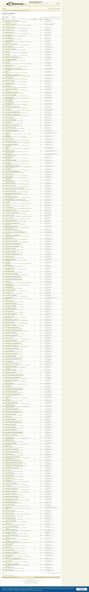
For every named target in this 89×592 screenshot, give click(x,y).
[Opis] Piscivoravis (9, 524)
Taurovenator (9, 33)
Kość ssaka (7, 62)
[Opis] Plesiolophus (9, 40)
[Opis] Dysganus (8, 480)
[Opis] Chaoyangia (9, 265)
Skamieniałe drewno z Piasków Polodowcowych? (15, 232)
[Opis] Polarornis (8, 547)
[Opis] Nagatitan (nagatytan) (10, 59)
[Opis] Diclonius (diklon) (10, 405)
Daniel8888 (10, 66)
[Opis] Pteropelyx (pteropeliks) (11, 402)
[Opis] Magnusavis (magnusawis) (12, 552)
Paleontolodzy (22, 128)
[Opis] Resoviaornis (9, 454)
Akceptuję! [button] (81, 589)
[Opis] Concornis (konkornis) (11, 434)
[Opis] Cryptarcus (8, 86)
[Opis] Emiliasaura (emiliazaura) (11, 541)
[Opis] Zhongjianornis (9, 256)
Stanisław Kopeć (9, 69)
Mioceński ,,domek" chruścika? (11, 488)
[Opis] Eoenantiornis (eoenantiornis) (12, 459)
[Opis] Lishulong (8, 153)
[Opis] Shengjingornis (9, 300)
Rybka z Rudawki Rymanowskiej (11, 526)
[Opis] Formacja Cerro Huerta (11, 43)
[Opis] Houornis (8, 400)
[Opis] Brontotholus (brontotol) (11, 144)
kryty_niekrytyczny (10, 110)
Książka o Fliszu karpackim (10, 520)
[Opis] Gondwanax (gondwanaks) (12, 564)
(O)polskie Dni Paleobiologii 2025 (12, 363)
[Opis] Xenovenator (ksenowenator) (12, 106)
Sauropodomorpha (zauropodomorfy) (11, 155)
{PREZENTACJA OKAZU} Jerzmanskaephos (14, 462)
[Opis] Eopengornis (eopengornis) (12, 327)
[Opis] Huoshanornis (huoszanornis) (12, 254)
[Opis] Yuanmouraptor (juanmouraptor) (13, 330)
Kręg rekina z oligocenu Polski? (11, 535)
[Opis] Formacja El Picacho (10, 141)
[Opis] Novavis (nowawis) (10, 427)
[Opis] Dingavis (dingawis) (10, 414)
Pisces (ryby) (23, 463)
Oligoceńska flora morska (10, 538)
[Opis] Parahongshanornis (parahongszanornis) (14, 374)
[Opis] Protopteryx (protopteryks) (11, 496)
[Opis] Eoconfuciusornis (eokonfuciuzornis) (14, 388)
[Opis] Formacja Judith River (11, 491)
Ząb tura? (7, 71)
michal (10, 81)
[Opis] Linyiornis (8, 416)
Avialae (22, 47)
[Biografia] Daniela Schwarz (10, 532)
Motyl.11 (10, 203)
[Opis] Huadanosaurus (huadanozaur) (12, 377)
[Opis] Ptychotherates (9, 78)
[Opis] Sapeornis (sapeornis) (11, 313)
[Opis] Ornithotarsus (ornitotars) (11, 499)
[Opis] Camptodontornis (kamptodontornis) (14, 432)
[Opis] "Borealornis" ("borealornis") (12, 467)
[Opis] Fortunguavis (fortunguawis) (12, 246)
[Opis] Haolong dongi (9, 97)
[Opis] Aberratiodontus (9, 515)
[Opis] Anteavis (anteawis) (10, 160)
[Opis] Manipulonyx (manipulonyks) (12, 114)
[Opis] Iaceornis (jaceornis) (10, 324)
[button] (59, 17)
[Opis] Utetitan (8, 162)
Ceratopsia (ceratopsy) (24, 87)
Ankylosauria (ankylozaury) (25, 33)
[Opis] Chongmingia (9, 472)
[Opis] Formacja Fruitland (10, 185)
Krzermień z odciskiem (10, 80)
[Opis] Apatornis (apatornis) (10, 332)
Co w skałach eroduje (27, 110)
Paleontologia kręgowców (25, 28)
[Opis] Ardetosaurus (9, 555)
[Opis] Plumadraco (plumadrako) (11, 56)
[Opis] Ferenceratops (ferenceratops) (12, 112)
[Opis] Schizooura (9, 292)
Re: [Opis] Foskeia (9, 100)
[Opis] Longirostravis (9, 567)
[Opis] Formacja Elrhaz (10, 322)
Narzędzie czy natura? (9, 215)
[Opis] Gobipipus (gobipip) (10, 369)
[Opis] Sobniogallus (9, 117)
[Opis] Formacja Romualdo (10, 94)
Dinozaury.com (29, 579)
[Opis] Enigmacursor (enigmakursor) (12, 235)
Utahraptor (9, 533)
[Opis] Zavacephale (9, 176)
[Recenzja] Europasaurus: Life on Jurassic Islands (15, 199)
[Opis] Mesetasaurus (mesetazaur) (12, 20)
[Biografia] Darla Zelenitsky (10, 306)
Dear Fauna (7, 204)
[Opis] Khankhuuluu (9, 238)
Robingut (47, 337)
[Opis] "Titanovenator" (9, 139)
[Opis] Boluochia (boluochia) (11, 303)
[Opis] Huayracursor (9, 156)
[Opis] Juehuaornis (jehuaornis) (11, 353)
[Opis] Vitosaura (8, 168)
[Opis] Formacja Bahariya (10, 190)
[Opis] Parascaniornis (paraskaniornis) (13, 421)
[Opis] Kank (7, 54)
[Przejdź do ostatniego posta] (50, 20)
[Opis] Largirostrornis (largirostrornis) (13, 276)
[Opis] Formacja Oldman (10, 27)
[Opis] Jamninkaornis (9, 46)
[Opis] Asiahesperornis (9, 549)
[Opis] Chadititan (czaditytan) (11, 366)
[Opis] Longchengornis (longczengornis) (13, 279)
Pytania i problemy (24, 81)
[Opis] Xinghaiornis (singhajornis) (12, 408)
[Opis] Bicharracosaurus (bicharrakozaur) (13, 68)
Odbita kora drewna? (9, 513)
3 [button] (55, 17)
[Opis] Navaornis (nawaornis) (11, 493)
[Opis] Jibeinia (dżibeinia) (10, 248)
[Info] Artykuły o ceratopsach (11, 295)
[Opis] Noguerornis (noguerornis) (12, 348)
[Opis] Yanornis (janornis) (10, 518)
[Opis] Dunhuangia (9, 361)
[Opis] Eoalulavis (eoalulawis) (11, 429)
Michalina (10, 211)
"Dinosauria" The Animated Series (12, 212)
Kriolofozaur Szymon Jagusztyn (12, 133)
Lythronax (8, 21)
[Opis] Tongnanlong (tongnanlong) (12, 223)
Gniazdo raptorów (24, 484)
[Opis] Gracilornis (8, 386)
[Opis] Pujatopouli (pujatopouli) (11, 130)
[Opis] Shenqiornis (9, 287)
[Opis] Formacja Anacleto (10, 289)
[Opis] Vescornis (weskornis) (11, 251)
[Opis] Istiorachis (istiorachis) (11, 196)
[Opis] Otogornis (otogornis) (11, 308)
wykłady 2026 (8, 109)
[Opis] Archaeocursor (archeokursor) (12, 456)
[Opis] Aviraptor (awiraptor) (10, 119)
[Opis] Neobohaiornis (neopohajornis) (12, 411)
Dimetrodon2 (11, 63)
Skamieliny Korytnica (9, 337)
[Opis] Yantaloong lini (9, 103)
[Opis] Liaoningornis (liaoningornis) (12, 394)
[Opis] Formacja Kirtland (10, 183)
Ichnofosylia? (8, 281)
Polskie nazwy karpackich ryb (11, 483)
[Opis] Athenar (8, 136)
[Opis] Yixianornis (9, 470)
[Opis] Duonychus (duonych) (11, 340)
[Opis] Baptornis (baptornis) (10, 419)
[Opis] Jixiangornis (9, 544)
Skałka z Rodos (8, 396)
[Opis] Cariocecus (8, 179)
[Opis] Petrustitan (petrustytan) (11, 380)
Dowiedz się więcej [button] (37, 590)
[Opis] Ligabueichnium (9, 150)
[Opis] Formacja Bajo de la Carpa (12, 345)
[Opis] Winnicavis (8, 122)
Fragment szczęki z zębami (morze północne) (14, 188)
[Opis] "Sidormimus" (9, 174)
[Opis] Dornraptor (8, 507)
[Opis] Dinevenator (9, 29)
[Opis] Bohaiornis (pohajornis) (11, 502)
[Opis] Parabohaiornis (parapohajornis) (13, 343)
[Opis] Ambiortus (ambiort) (10, 356)
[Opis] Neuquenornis (9, 478)
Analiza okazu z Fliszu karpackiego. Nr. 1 (13, 558)
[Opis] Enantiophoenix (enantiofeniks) (12, 358)
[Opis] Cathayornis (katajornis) (11, 391)
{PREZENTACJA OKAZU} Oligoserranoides (13, 465)
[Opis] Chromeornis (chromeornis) (12, 125)
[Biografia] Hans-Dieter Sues (11, 49)
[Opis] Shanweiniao (9, 569)
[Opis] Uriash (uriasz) (9, 383)
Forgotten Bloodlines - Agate (11, 220)
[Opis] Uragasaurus (9, 35)
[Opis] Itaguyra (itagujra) (10, 259)
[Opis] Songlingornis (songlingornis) (12, 243)
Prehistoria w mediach (25, 200)
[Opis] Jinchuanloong (9, 268)
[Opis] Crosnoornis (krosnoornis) (12, 451)
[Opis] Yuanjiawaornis (9, 350)
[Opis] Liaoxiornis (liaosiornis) (11, 335)
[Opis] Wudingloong (9, 207)
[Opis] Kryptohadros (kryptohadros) (12, 74)
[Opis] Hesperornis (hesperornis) (11, 229)
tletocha (10, 189)
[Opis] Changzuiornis (9, 475)
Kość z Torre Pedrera (9, 217)
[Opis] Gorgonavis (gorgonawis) (11, 92)
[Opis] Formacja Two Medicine (11, 529)
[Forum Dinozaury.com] (15, 3)
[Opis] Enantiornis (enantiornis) (11, 449)
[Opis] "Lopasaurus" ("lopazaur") (12, 319)
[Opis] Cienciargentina (9, 316)
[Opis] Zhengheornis (9, 38)
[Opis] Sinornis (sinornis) (10, 424)
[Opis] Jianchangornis (9, 271)
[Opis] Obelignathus (9, 284)
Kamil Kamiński (9, 101)
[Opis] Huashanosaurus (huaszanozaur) (13, 193)
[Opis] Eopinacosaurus (9, 32)
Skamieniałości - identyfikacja (26, 63)
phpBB (29, 580)
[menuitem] (57, 8)
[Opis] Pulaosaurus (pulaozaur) (11, 226)
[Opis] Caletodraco (9, 297)
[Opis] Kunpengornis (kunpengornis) (12, 171)
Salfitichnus (7, 132)
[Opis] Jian (7, 51)
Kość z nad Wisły (8, 560)
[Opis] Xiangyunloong (9, 83)
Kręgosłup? (7, 202)
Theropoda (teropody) (23, 30)
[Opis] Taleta (7, 262)
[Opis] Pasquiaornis (9, 446)
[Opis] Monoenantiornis (10, 440)
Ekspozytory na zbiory (9, 65)
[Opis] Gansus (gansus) (10, 510)
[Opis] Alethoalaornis (9, 311)
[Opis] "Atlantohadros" (9, 437)
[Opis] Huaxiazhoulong (9, 504)
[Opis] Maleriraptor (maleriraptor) (12, 273)
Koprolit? (7, 147)
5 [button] (58, 17)
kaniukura (10, 200)
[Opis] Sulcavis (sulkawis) (10, 372)
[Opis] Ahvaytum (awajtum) (10, 443)
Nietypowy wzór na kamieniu (11, 210)
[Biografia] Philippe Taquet (10, 127)
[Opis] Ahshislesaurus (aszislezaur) (12, 165)
